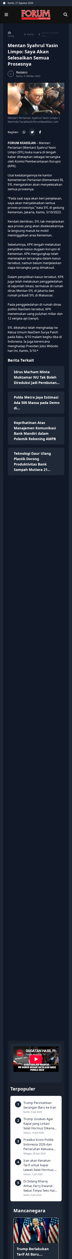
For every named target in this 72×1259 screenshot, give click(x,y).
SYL (10, 184)
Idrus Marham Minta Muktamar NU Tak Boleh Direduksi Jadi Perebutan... (37, 377)
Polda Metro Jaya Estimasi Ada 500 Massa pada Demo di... (37, 402)
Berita (30, 34)
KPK (11, 166)
